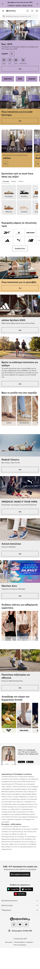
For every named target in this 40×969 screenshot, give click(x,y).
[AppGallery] (20, 894)
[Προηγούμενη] (2, 4)
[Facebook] (26, 924)
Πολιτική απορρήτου (20, 945)
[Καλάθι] (37, 11)
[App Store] (26, 889)
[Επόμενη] (37, 4)
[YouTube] (20, 924)
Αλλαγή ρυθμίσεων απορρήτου (23, 942)
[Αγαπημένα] (32, 11)
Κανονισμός (8, 942)
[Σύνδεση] (27, 11)
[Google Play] (13, 889)
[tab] (6, 181)
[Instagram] (13, 924)
